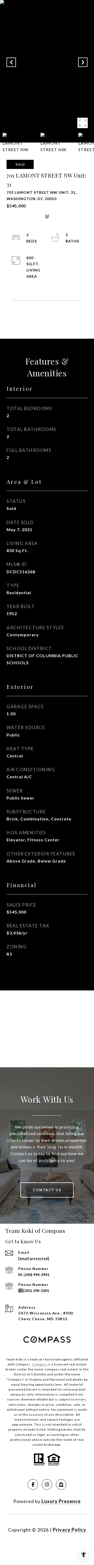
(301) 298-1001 (36, 1290)
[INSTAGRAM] (47, 1484)
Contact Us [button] (47, 1190)
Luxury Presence (61, 1501)
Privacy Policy (69, 1530)
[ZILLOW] (61, 1484)
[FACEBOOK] (33, 1484)
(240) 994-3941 (36, 1274)
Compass (39, 1364)
